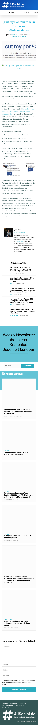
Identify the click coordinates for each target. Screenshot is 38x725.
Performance (22, 36)
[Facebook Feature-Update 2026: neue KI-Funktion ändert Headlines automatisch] (5, 311)
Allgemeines (8, 619)
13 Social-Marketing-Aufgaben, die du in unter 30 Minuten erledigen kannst (18, 623)
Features (14, 36)
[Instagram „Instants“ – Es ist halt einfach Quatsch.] (19, 518)
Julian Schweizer (8, 585)
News (11, 294)
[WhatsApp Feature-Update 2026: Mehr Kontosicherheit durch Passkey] (5, 279)
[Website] (23, 254)
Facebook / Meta (14, 315)
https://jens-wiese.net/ (20, 232)
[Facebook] (15, 254)
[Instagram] (18, 254)
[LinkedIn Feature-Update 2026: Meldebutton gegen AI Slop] (19, 434)
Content (12, 273)
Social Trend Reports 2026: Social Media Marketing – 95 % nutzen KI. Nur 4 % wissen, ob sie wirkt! (22, 290)
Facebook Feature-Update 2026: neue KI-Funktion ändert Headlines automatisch (22, 311)
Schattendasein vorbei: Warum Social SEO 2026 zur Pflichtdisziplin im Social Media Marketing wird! (18, 495)
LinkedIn (6, 450)
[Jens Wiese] (7, 35)
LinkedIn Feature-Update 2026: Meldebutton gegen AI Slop (16, 453)
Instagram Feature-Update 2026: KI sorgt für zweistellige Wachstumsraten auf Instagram (22, 300)
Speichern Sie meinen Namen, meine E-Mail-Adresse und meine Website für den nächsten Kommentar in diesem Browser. (18, 682)
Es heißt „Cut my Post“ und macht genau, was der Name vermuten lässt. (18, 111)
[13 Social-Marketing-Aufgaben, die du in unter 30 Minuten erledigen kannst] (19, 603)
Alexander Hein (8, 499)
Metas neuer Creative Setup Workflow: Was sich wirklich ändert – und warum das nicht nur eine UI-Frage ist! (19, 579)
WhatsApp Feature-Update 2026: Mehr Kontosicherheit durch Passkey (22, 279)
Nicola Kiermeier (8, 416)
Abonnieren (27, 366)
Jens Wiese (14, 34)
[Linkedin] (21, 254)
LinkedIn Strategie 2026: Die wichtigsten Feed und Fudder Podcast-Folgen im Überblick (20, 269)
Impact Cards (20, 241)
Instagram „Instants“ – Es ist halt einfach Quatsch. (17, 537)
